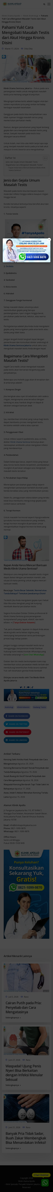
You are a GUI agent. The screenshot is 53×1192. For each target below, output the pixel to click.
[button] (26, 596)
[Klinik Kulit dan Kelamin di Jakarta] (26, 250)
